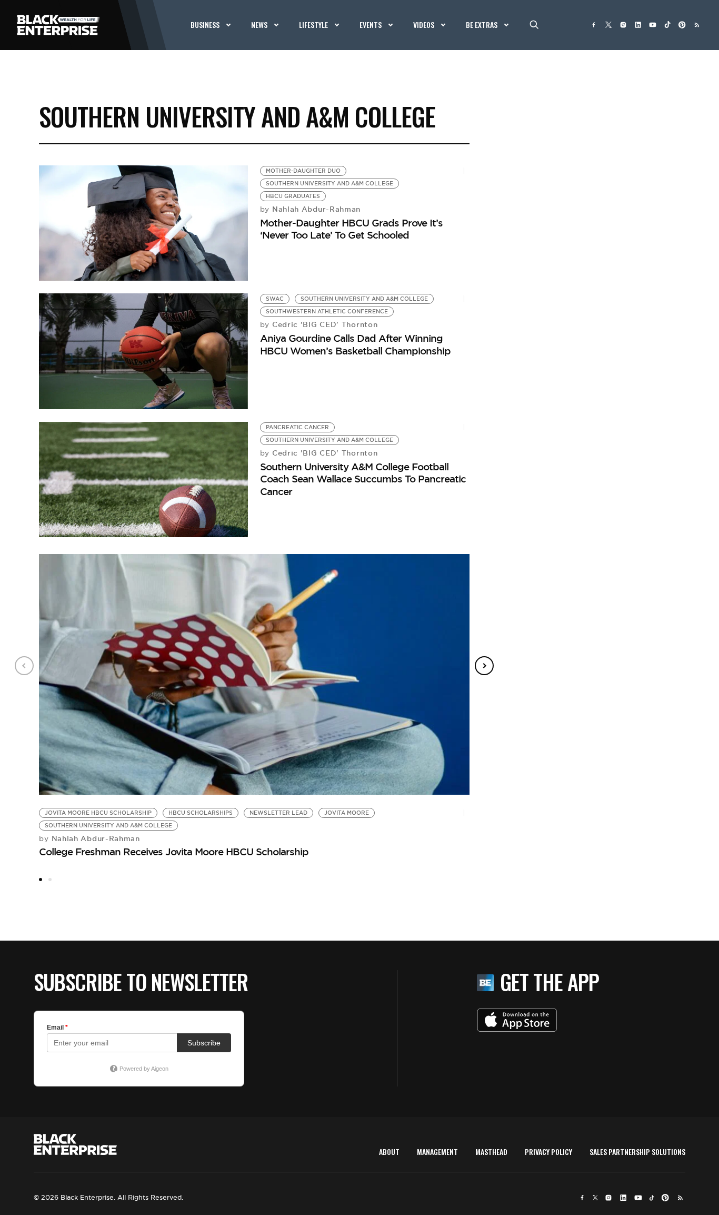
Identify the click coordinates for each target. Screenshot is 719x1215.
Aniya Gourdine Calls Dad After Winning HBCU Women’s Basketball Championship (355, 344)
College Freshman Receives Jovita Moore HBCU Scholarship (173, 851)
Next (484, 665)
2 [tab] (50, 879)
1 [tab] (40, 879)
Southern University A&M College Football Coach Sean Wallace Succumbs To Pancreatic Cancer (363, 479)
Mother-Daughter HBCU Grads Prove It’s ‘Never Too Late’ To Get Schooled (351, 228)
